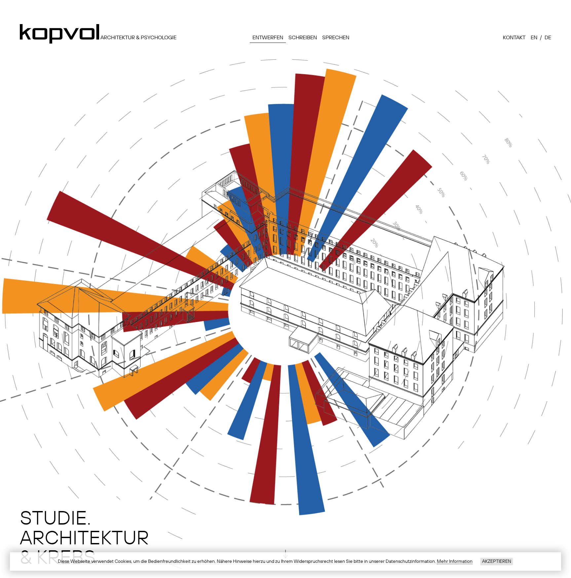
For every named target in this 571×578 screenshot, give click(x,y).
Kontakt (514, 38)
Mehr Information (455, 561)
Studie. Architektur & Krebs (84, 538)
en (534, 38)
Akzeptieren (496, 561)
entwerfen (267, 38)
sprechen (335, 38)
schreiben (302, 38)
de (548, 38)
